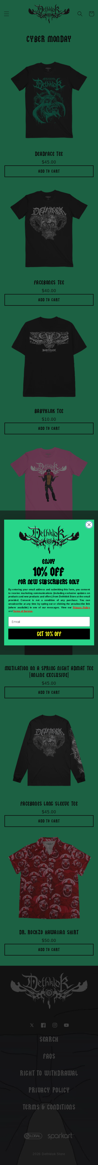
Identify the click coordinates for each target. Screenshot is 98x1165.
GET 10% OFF (49, 634)
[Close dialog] (89, 524)
